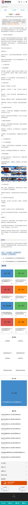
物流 (25, 503)
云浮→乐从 (21, 273)
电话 (11, 503)
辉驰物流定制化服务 (20, 370)
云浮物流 (9, 252)
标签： (3, 252)
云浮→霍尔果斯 (7, 305)
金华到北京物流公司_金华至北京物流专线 (10, 424)
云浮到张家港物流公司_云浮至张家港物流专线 (16, 261)
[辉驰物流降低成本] (20, 340)
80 (26, 283)
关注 (23, 10)
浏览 (14, 10)
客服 (18, 503)
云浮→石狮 (7, 273)
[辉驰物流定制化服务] (20, 358)
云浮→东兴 (21, 289)
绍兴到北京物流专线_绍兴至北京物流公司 (10, 428)
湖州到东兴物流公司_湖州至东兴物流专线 (10, 447)
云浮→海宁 (21, 305)
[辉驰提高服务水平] (7, 340)
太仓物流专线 (12, 254)
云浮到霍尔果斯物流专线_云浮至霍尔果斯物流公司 (6, 314)
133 (12, 299)
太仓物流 (4, 254)
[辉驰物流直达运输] (7, 358)
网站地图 (13, 496)
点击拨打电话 (13, 24)
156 (26, 299)
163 (12, 283)
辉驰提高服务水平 (7, 353)
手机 (4, 503)
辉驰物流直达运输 (7, 370)
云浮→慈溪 (7, 322)
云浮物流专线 (4, 7)
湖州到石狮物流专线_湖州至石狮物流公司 (10, 433)
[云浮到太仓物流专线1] (6, 2)
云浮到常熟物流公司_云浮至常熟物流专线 (15, 258)
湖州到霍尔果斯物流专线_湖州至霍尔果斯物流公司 (13, 452)
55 (12, 315)
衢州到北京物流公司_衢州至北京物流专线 (10, 419)
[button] (8, 404)
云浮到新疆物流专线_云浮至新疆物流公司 (12, 402)
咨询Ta (5, 10)
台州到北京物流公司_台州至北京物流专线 (10, 414)
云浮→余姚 (21, 322)
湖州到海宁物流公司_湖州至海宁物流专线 (10, 457)
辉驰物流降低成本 (20, 353)
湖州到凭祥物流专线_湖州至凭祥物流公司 (10, 443)
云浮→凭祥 (7, 289)
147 (26, 315)
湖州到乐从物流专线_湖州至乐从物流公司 (10, 438)
